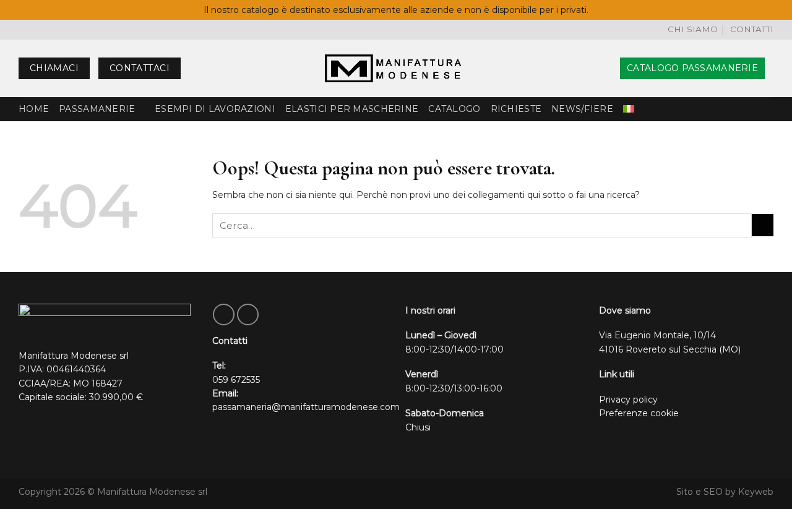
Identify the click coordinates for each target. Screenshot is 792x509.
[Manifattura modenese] (396, 68)
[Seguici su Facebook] (224, 314)
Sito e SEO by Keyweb (724, 491)
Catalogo (454, 108)
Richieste (516, 108)
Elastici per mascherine (351, 108)
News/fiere (582, 108)
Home (34, 108)
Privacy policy (628, 399)
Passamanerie (97, 108)
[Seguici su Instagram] (248, 314)
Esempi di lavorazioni (215, 108)
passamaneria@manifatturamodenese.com (306, 407)
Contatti (751, 29)
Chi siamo (693, 29)
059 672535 (236, 379)
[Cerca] (606, 68)
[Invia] (762, 225)
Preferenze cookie (639, 413)
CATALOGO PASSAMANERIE (692, 68)
